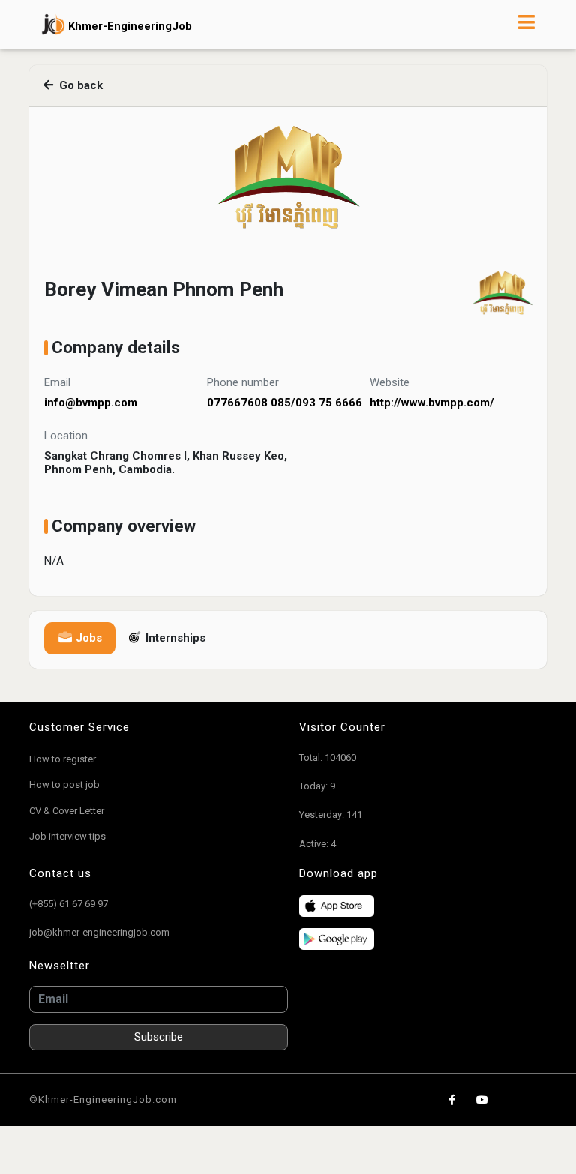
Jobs (87, 638)
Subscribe (158, 1037)
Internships (174, 638)
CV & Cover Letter (66, 810)
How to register (62, 759)
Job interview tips (67, 836)
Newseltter (59, 965)
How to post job (64, 784)
